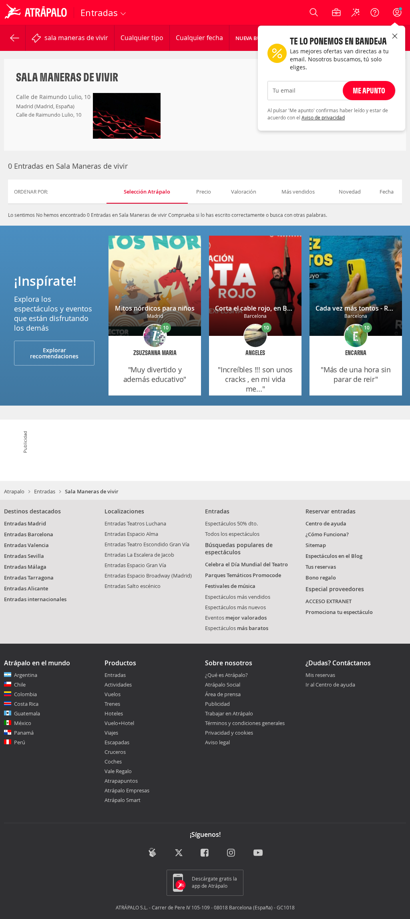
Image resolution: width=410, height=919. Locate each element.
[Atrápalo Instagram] (231, 853)
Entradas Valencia (26, 545)
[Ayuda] (375, 12)
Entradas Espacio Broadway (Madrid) (148, 575)
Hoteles (114, 713)
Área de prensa (223, 694)
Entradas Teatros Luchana (135, 523)
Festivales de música (230, 586)
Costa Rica (26, 703)
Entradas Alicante (26, 588)
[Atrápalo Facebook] (205, 853)
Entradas (44, 491)
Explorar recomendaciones (54, 353)
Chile (20, 684)
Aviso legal (217, 742)
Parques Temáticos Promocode (243, 575)
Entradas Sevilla (24, 555)
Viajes (111, 732)
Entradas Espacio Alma (131, 533)
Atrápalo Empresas (127, 790)
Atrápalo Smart (123, 800)
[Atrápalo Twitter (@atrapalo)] (178, 853)
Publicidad (217, 703)
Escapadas (117, 742)
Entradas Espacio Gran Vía (135, 565)
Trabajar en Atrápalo (229, 713)
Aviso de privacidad (323, 117)
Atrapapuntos (121, 780)
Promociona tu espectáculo (339, 612)
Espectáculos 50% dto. (231, 523)
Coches (113, 761)
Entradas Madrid (25, 523)
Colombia (25, 694)
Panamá (24, 732)
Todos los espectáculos (232, 533)
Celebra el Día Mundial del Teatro (246, 564)
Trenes (112, 703)
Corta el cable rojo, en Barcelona (264, 308)
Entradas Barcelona (28, 534)
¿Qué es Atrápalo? (226, 675)
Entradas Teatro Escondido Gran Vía (147, 544)
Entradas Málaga (25, 566)
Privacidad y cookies (229, 732)
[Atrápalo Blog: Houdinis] (152, 852)
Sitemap (315, 545)
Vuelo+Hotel (119, 723)
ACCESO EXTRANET (328, 601)
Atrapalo (14, 491)
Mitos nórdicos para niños (155, 308)
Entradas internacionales (35, 599)
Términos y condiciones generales (245, 723)
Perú (19, 742)
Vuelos (113, 694)
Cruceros (115, 751)
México (22, 723)
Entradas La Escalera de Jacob (139, 554)
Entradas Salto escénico (133, 586)
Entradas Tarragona (29, 577)
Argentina (25, 675)
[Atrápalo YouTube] (258, 853)
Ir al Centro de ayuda (330, 685)
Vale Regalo (118, 771)
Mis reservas (320, 675)
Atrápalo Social (222, 684)
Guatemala (27, 713)
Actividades (118, 684)
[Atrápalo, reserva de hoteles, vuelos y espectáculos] (37, 12)
